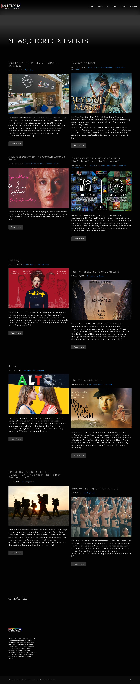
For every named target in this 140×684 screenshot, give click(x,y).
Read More (16, 144)
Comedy (26, 264)
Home (91, 6)
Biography (93, 384)
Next (24, 598)
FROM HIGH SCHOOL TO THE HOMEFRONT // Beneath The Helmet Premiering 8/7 (34, 475)
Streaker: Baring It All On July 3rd (95, 488)
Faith (105, 67)
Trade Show (29, 70)
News (107, 6)
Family (111, 67)
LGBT (39, 264)
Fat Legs (14, 260)
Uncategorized (28, 482)
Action (90, 67)
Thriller (56, 164)
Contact (123, 6)
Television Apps (77, 167)
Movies (114, 165)
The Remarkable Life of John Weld (95, 271)
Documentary (92, 276)
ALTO (12, 366)
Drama (33, 164)
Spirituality (75, 69)
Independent (120, 67)
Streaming (122, 165)
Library (114, 6)
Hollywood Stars (103, 165)
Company (99, 6)
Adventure (98, 67)
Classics (91, 165)
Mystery (40, 164)
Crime (27, 164)
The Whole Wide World (86, 380)
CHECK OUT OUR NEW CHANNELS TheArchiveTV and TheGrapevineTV (95, 160)
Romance (48, 164)
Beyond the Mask (83, 63)
